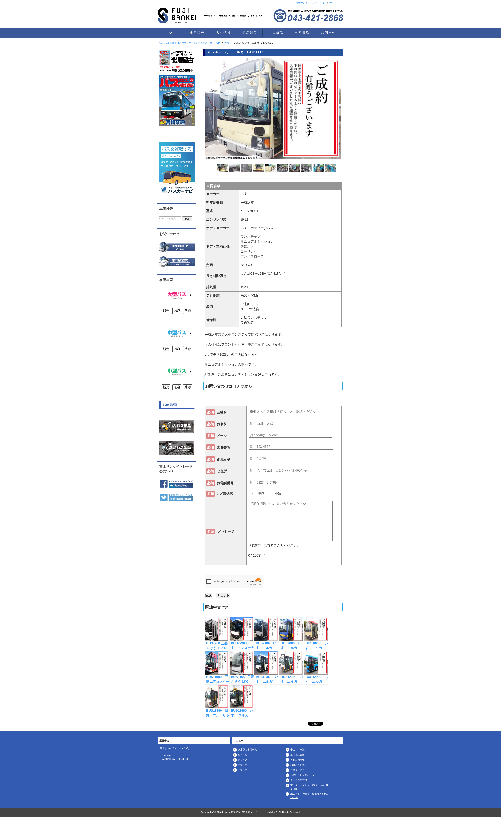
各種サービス (297, 770)
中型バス (242, 765)
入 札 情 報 (223, 32)
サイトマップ (336, 2)
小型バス (242, 770)
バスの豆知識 (297, 765)
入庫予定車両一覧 (247, 749)
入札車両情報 (297, 759)
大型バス (242, 759)
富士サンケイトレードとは (310, 2)
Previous (198, 109)
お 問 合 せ (328, 32)
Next (348, 109)
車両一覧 (242, 754)
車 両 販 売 (197, 32)
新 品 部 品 (249, 32)
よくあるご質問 (298, 780)
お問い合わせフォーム (303, 775)
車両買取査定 (297, 754)
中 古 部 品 (276, 32)
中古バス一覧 (297, 749)
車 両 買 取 (302, 32)
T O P (171, 32)
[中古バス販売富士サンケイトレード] (211, 18)
